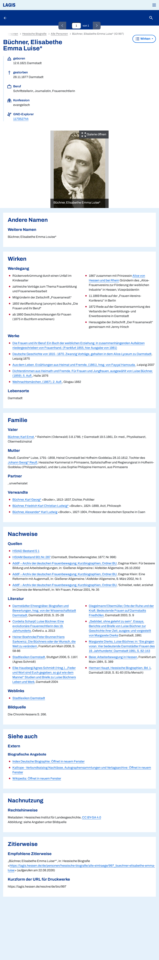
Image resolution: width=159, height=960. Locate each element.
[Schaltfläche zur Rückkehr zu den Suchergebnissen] (5, 18)
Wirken (145, 38)
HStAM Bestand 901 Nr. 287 (31, 557)
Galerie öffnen (96, 134)
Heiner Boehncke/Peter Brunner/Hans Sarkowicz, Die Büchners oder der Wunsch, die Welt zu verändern (44, 641)
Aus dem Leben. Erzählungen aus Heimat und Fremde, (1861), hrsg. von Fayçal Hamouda (74, 364)
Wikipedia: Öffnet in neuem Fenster (36, 778)
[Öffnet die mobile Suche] (151, 18)
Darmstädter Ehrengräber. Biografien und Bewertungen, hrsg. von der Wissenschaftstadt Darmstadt (44, 610)
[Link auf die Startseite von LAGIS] (22, 5)
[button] (154, 5)
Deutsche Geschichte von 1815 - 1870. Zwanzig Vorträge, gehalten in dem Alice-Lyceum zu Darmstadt (81, 354)
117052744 (21, 118)
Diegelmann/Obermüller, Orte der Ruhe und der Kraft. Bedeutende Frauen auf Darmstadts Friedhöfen (121, 610)
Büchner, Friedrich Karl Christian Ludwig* (40, 505)
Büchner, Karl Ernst (21, 436)
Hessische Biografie (34, 33)
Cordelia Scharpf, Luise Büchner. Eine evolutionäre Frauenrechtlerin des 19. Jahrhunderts (38, 626)
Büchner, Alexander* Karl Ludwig (34, 512)
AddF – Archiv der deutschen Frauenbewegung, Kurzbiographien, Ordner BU (64, 563)
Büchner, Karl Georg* (26, 499)
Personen (12, 33)
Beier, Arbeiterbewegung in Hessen (113, 657)
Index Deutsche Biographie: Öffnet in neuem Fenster (48, 761)
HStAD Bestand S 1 (25, 551)
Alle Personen (59, 33)
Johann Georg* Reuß (22, 462)
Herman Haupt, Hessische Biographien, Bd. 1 (120, 668)
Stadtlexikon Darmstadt (28, 657)
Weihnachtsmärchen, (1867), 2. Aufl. (37, 381)
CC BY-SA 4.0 (91, 817)
